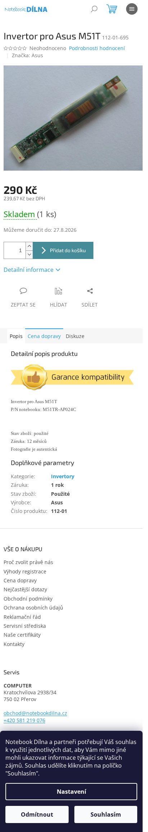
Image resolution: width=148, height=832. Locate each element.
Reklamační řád (22, 616)
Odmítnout (37, 814)
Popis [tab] (16, 336)
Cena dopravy (44, 336)
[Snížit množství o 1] (29, 254)
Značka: (27, 55)
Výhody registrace (25, 571)
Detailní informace (29, 270)
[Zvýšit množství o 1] (29, 246)
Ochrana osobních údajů (33, 607)
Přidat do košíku (68, 250)
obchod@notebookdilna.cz (35, 713)
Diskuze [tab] (75, 336)
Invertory (62, 476)
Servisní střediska (25, 625)
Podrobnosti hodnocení (97, 48)
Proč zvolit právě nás (28, 562)
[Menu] (132, 9)
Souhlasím (106, 814)
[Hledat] (94, 9)
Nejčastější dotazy (25, 589)
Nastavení (71, 792)
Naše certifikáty (22, 634)
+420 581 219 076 (24, 720)
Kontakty (14, 644)
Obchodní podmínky (28, 598)
